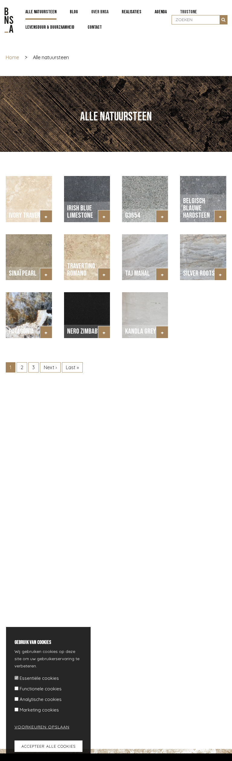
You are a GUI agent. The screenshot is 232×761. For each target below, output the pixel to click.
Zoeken (223, 19)
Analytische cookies (41, 699)
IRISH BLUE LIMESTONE (80, 212)
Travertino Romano (81, 270)
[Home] (9, 20)
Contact (95, 27)
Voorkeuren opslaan (38, 727)
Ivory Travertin (28, 215)
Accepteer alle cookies (48, 746)
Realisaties (131, 12)
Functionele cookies (41, 689)
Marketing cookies (39, 710)
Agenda (161, 12)
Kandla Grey (140, 331)
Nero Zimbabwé (85, 331)
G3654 (132, 215)
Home (12, 57)
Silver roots (199, 273)
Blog (74, 12)
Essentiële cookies (39, 678)
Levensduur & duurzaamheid (49, 27)
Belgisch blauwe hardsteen (196, 208)
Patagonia (21, 331)
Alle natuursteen (40, 12)
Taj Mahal (137, 273)
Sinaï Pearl (23, 273)
